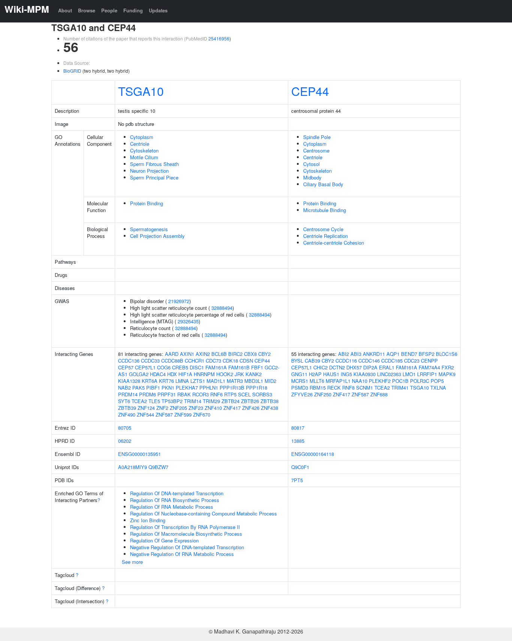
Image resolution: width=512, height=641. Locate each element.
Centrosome (316, 150)
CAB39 (312, 360)
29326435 (188, 321)
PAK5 (138, 387)
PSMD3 (299, 387)
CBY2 (264, 353)
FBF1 (257, 367)
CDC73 (213, 360)
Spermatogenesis (149, 229)
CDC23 (411, 360)
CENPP (429, 360)
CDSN (246, 360)
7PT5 (297, 480)
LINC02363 (389, 374)
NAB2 (124, 387)
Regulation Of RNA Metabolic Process (171, 506)
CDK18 (230, 360)
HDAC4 (158, 374)
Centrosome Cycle (323, 229)
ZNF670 (201, 414)
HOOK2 (224, 374)
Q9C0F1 (300, 467)
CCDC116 (346, 360)
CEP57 (125, 367)
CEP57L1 (145, 367)
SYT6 (124, 401)
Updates (158, 10)
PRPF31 (166, 394)
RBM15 (318, 387)
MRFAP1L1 (338, 380)
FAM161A (216, 367)
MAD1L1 (216, 380)
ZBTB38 (269, 401)
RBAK (184, 394)
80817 (297, 427)
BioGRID (72, 70)
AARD (171, 353)
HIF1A (185, 374)
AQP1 (393, 353)
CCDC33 (150, 360)
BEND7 (409, 353)
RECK (334, 387)
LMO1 (409, 374)
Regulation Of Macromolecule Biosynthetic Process (186, 533)
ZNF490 (126, 414)
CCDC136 (128, 360)
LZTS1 (197, 380)
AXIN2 (203, 353)
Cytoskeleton (144, 150)
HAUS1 (331, 374)
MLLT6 (317, 380)
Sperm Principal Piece (154, 177)
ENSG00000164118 (312, 453)
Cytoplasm (141, 136)
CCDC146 (369, 360)
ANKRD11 (374, 353)
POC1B (400, 380)
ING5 (346, 374)
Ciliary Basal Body (323, 184)
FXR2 (448, 367)
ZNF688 (379, 394)
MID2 (270, 380)
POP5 (437, 380)
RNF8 (348, 387)
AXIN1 (187, 353)
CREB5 (180, 367)
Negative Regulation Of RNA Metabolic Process (182, 553)
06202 (124, 440)
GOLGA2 (138, 374)
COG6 (164, 367)
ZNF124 (146, 407)
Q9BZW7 (158, 467)
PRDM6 (147, 394)
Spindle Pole (317, 136)
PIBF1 (153, 387)
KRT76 (166, 380)
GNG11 (299, 374)
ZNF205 (178, 407)
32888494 (221, 307)
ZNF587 (164, 414)
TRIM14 (192, 401)
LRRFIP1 (427, 374)
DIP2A (370, 367)
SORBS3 (262, 394)
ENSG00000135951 (139, 453)
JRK (239, 374)
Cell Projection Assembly (157, 235)
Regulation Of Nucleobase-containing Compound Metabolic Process (203, 513)
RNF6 (216, 394)
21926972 (178, 301)
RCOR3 (200, 394)
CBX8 (250, 353)
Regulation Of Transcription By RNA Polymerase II (185, 526)
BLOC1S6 (446, 353)
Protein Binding (146, 203)
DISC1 (197, 367)
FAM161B (239, 367)
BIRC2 (235, 353)
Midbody (312, 177)
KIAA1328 (129, 380)
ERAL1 (386, 367)
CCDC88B (172, 360)
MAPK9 (447, 374)
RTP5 (230, 394)
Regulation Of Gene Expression (164, 540)
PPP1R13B (232, 387)
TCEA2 (139, 401)
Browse (86, 10)
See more (132, 561)
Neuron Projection (149, 170)
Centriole (139, 143)
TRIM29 (211, 401)
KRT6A (149, 380)
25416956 (218, 38)
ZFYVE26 (302, 394)
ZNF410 (213, 407)
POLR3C (419, 380)
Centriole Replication (325, 235)
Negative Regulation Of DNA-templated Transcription (187, 547)
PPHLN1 (208, 387)
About (65, 10)
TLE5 (154, 401)
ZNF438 (269, 407)
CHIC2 (320, 367)
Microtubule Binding (324, 210)
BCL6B (219, 353)
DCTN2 (337, 367)
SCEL (244, 394)
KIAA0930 (364, 374)
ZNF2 (162, 407)
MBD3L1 (253, 380)
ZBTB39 (127, 407)
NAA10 (359, 380)
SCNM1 (364, 387)
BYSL (297, 360)
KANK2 (254, 374)
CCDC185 (392, 360)
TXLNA (438, 387)
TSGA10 (141, 90)
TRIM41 (400, 387)
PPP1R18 (256, 387)
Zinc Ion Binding (147, 520)
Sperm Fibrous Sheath (154, 163)
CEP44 (310, 90)
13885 (297, 440)
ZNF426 (250, 407)
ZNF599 (183, 414)
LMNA (182, 380)
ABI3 (355, 353)
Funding (133, 10)
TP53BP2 (172, 401)
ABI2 (343, 353)
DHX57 (354, 367)
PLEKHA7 (187, 387)
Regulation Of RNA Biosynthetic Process (174, 500)
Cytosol (311, 163)
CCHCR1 (194, 360)
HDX (172, 374)
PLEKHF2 (380, 380)
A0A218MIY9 (132, 467)
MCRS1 (299, 380)
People (109, 10)
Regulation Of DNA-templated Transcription (176, 493)
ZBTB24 (231, 401)
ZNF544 (145, 414)
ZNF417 (232, 407)
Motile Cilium (144, 157)
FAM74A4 (429, 367)
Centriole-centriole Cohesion (333, 242)
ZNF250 (322, 394)
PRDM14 (128, 394)
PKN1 (168, 387)
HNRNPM (204, 374)
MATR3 (235, 380)
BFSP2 (426, 353)
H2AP (315, 374)
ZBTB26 (250, 401)
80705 (124, 427)
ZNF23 (196, 407)
